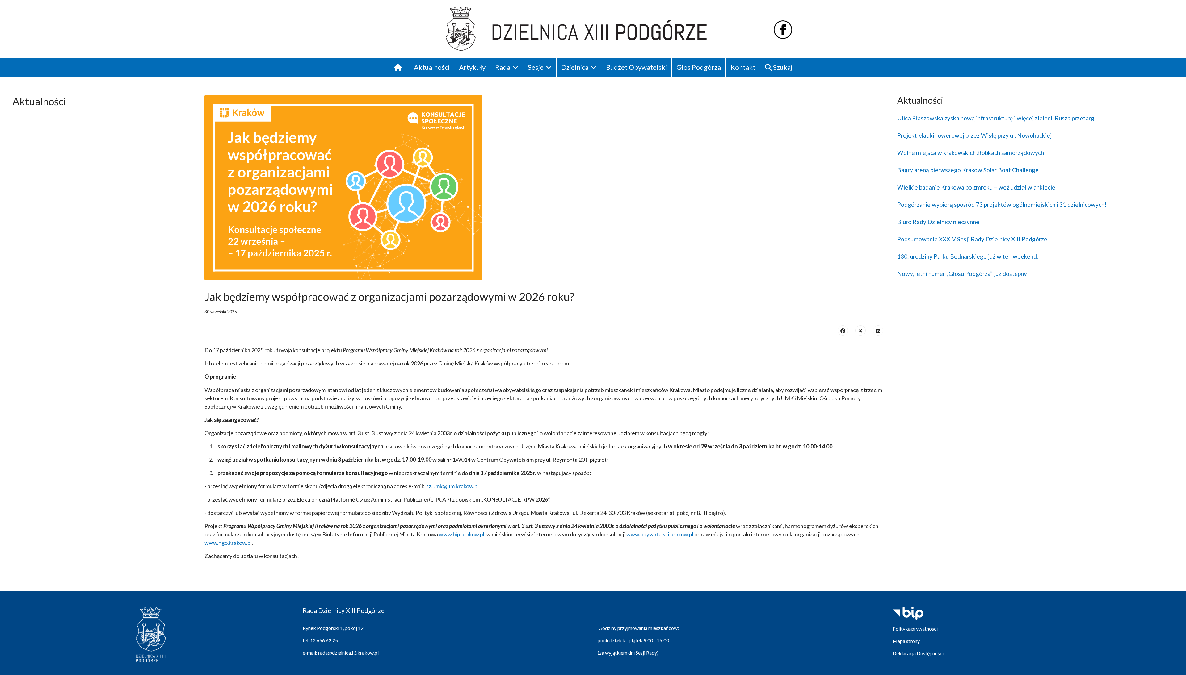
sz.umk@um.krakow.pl (452, 486)
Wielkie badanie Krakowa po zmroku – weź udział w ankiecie (976, 187)
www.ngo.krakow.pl (228, 542)
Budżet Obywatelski (636, 67)
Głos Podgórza (698, 67)
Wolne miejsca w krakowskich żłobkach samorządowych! (971, 152)
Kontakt (742, 67)
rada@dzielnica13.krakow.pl (348, 653)
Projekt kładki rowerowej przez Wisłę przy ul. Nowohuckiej (974, 135)
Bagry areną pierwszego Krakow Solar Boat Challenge (968, 169)
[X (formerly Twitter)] (860, 330)
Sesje (536, 67)
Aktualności (431, 67)
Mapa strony (906, 641)
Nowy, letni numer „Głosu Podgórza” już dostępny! (963, 273)
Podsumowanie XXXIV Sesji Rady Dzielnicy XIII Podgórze (972, 239)
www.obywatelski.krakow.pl (659, 534)
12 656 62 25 (324, 640)
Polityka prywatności (915, 628)
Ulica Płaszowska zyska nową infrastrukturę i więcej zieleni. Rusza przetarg (995, 118)
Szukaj (782, 67)
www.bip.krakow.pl (461, 534)
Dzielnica (574, 67)
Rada (502, 67)
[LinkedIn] (878, 330)
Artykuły (472, 67)
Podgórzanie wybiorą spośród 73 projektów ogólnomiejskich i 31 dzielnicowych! (1002, 204)
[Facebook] (843, 330)
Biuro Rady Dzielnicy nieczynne (938, 221)
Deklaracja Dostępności (918, 653)
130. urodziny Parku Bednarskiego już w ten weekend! (968, 256)
